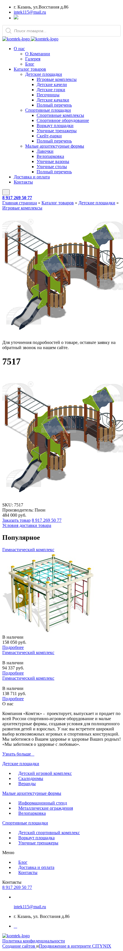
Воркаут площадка (36, 837)
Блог (29, 64)
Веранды (27, 783)
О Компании (37, 53)
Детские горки (51, 89)
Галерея (32, 58)
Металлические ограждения (45, 808)
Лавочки (45, 151)
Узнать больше (16, 754)
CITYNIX (101, 946)
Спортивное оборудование (63, 120)
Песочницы (48, 94)
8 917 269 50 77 (17, 197)
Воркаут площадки (55, 125)
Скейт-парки (49, 135)
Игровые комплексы (57, 79)
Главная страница (19, 202)
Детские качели (52, 84)
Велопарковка (50, 156)
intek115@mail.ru (30, 12)
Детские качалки (53, 99)
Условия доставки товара (26, 525)
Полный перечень (54, 105)
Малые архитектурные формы (54, 146)
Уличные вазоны (53, 161)
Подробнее (13, 647)
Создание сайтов (19, 946)
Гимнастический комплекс (28, 549)
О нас (19, 48)
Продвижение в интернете (65, 946)
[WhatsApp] (16, 17)
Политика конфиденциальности (33, 940)
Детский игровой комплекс (45, 773)
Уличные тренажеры (57, 130)
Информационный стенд (42, 803)
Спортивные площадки (48, 110)
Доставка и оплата (32, 176)
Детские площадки (43, 74)
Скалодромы (30, 778)
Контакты (23, 182)
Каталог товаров (30, 69)
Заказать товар (16, 520)
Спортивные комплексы (60, 115)
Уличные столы (52, 166)
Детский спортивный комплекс (49, 832)
